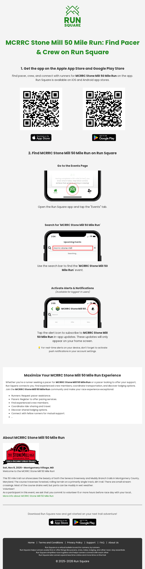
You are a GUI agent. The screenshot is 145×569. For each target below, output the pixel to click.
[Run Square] (72, 26)
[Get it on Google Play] (104, 141)
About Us (113, 542)
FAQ (102, 542)
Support (91, 542)
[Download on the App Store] (41, 141)
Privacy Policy (74, 542)
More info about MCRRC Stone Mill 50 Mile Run (28, 496)
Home (31, 542)
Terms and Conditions (51, 542)
